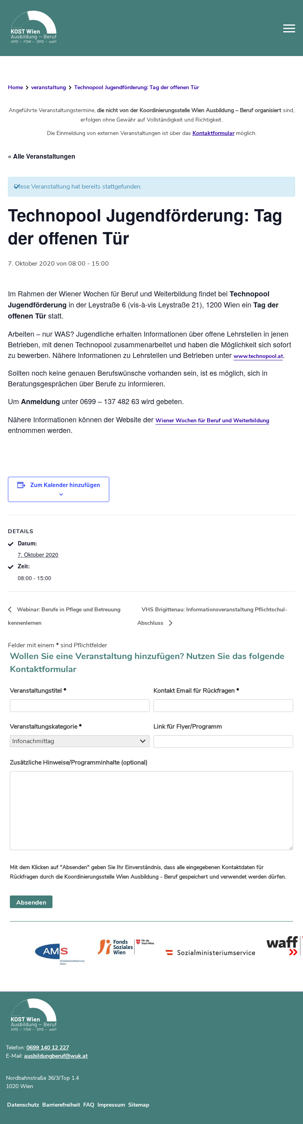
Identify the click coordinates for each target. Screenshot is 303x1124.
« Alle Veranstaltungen (41, 156)
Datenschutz (23, 1105)
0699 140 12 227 (47, 1047)
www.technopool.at (258, 356)
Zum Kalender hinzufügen (65, 485)
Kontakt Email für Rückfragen (196, 690)
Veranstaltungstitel (38, 690)
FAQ (88, 1105)
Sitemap (138, 1105)
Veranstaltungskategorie (46, 726)
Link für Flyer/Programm (187, 726)
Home (15, 87)
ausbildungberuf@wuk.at (56, 1056)
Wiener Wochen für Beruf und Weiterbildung (212, 420)
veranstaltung (48, 87)
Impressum (111, 1105)
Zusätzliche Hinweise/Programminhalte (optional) (79, 762)
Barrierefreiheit (61, 1105)
